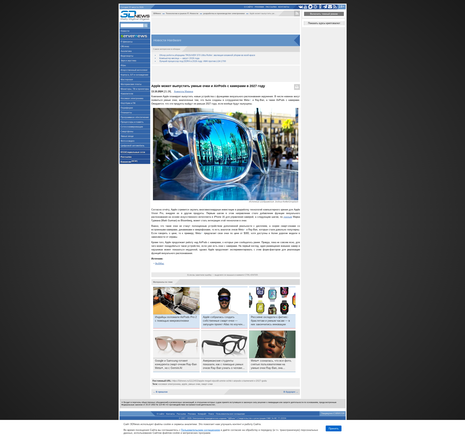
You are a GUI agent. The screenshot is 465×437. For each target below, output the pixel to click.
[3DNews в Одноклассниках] (320, 7)
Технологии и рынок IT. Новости (182, 13)
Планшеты (126, 112)
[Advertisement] (225, 25)
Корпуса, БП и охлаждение (134, 75)
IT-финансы (127, 42)
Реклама (259, 7)
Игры (123, 65)
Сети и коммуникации (132, 127)
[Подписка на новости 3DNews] (330, 7)
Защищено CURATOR (333, 413)
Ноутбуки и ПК (128, 103)
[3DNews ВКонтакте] (300, 7)
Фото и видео (127, 141)
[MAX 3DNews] (310, 7)
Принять (334, 428)
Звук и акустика (128, 60)
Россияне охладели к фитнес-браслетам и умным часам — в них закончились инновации (270, 321)
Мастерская (127, 79)
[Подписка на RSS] (335, 7)
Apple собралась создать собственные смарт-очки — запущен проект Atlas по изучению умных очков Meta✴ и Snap (224, 321)
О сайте (248, 7)
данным (288, 217)
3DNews (157, 13)
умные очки (194, 384)
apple (184, 384)
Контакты (283, 7)
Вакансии (129, 161)
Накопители (127, 93)
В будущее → (291, 392)
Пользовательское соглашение (230, 414)
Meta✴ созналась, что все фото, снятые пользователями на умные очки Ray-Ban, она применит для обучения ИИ (271, 364)
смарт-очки (207, 384)
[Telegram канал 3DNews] (325, 7)
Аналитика (126, 51)
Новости (125, 31)
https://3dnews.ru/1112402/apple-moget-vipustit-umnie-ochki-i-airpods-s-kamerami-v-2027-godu (219, 381)
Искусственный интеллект (134, 70)
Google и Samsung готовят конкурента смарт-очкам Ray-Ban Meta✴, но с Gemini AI (176, 364)
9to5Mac (159, 263)
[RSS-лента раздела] (297, 13)
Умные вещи (127, 136)
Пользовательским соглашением (200, 429)
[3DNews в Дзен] (315, 7)
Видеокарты (127, 56)
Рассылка (271, 7)
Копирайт (202, 414)
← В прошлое (160, 392)
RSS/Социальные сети (133, 152)
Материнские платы (131, 84)
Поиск (211, 414)
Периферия (127, 108)
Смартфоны (127, 131)
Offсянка (125, 46)
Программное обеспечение (135, 117)
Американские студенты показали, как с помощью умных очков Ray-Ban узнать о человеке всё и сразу (224, 364)
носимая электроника (169, 384)
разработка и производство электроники (224, 13)
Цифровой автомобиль (132, 145)
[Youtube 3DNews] (305, 7)
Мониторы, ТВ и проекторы (135, 89)
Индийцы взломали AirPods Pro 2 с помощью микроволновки (176, 319)
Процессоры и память (132, 122)
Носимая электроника (132, 98)
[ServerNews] (135, 36)
